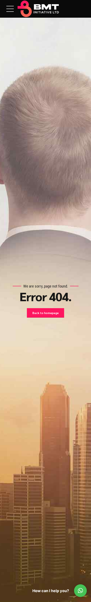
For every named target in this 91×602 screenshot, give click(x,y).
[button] (80, 590)
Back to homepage (45, 313)
